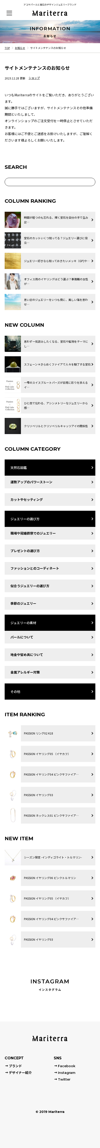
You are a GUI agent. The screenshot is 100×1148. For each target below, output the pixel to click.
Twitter (64, 1079)
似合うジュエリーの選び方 (29, 585)
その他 (15, 691)
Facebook (66, 1066)
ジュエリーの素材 (23, 622)
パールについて (21, 637)
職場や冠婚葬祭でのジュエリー (33, 533)
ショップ (34, 78)
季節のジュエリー (23, 603)
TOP (7, 48)
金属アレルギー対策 (25, 672)
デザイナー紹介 (20, 1073)
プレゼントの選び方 (25, 550)
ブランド (15, 1066)
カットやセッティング (26, 499)
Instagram (66, 1073)
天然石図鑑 (18, 467)
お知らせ (20, 48)
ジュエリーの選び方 (25, 519)
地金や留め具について (26, 654)
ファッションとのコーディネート (34, 568)
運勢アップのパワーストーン (31, 482)
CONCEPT (14, 1058)
